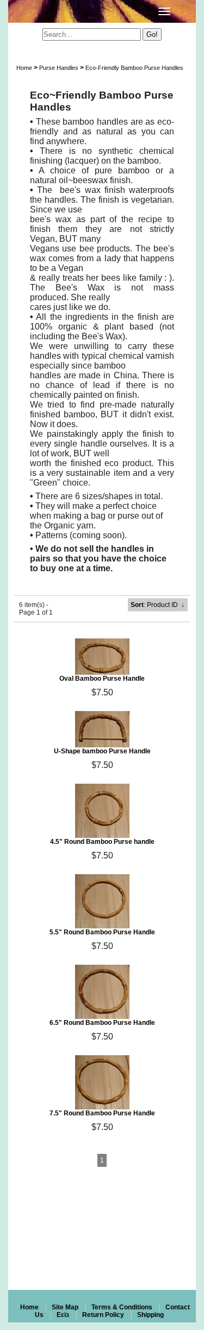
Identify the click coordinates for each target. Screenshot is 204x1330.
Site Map (65, 1307)
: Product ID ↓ (157, 605)
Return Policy (103, 1315)
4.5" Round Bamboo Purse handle (102, 841)
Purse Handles (58, 67)
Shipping (150, 1315)
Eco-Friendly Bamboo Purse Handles (134, 67)
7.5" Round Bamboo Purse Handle (102, 1113)
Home (24, 67)
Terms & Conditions (121, 1307)
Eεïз (63, 1315)
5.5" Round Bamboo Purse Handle (102, 932)
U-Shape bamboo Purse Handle (102, 751)
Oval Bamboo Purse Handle (102, 678)
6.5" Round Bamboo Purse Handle (102, 1022)
